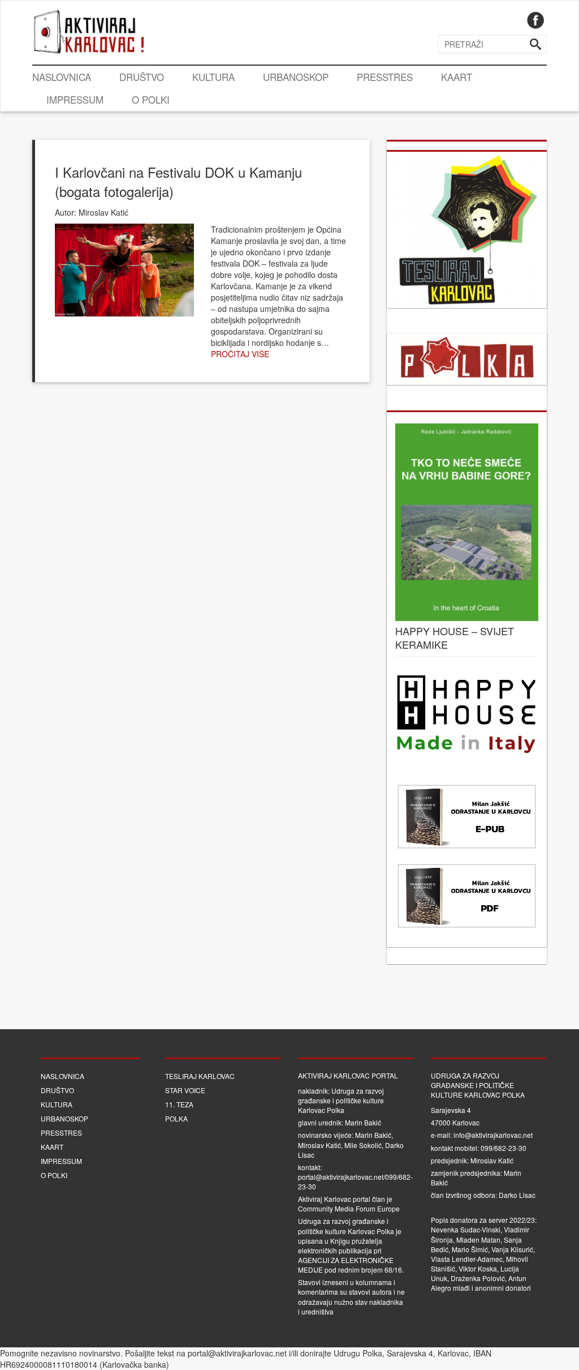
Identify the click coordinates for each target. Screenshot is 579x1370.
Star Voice (185, 1090)
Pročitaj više (240, 353)
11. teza (179, 1104)
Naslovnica (61, 77)
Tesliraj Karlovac (200, 1076)
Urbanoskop (296, 77)
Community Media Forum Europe (349, 1208)
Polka (176, 1118)
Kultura (213, 77)
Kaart (456, 77)
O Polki (151, 99)
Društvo (141, 77)
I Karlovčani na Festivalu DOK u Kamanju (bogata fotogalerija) (178, 181)
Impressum (74, 99)
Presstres (385, 77)
